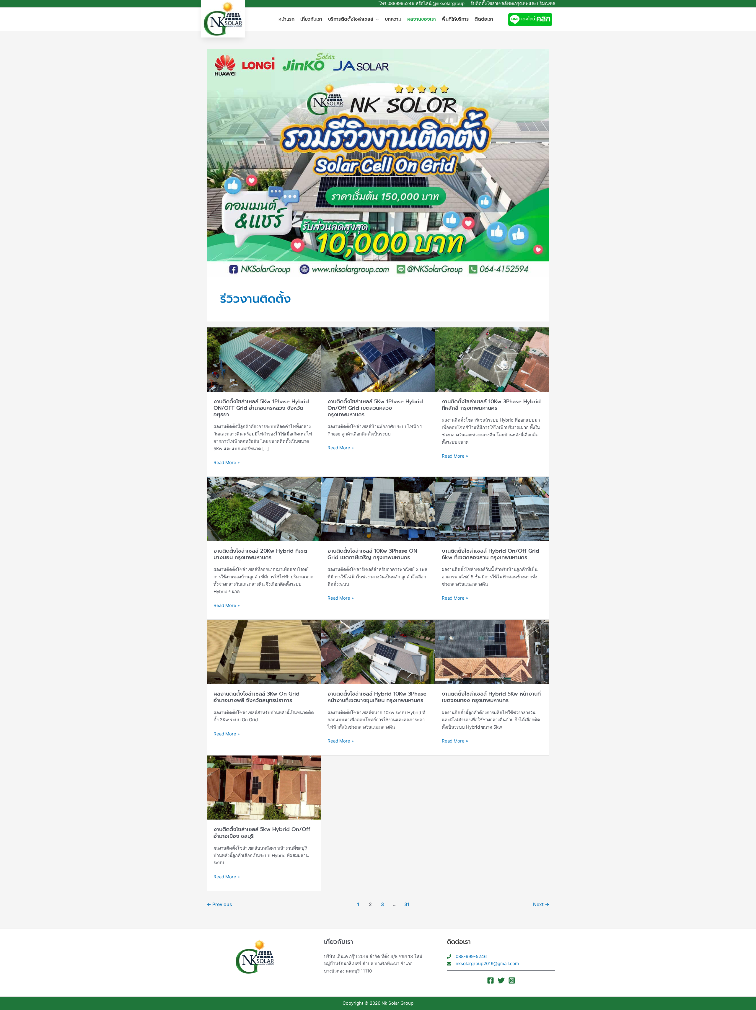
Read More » (227, 462)
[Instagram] (511, 980)
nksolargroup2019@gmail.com (487, 963)
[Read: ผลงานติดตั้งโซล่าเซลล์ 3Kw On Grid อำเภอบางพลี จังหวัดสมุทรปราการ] (264, 651)
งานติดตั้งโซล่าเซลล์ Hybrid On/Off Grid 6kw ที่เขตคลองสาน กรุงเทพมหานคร (490, 554)
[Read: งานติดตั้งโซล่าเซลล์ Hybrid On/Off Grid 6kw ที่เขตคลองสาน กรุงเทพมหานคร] (492, 508)
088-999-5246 (471, 956)
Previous (219, 904)
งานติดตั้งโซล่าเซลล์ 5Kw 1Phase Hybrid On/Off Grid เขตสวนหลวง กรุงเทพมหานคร (375, 408)
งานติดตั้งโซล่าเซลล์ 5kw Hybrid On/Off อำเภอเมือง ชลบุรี (262, 832)
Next (541, 904)
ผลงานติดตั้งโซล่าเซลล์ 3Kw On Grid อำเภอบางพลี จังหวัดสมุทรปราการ (256, 697)
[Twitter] (501, 980)
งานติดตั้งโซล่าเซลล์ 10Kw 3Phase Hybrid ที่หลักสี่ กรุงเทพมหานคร (491, 404)
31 (407, 904)
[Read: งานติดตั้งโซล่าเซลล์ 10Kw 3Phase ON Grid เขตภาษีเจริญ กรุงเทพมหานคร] (378, 508)
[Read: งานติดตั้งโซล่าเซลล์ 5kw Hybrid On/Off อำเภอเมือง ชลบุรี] (264, 787)
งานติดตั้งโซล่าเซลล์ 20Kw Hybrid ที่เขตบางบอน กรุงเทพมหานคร (260, 554)
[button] (376, 19)
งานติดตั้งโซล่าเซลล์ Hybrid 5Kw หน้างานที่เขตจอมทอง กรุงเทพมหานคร (491, 697)
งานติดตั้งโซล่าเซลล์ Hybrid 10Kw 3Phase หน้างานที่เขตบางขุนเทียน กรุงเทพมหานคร (377, 697)
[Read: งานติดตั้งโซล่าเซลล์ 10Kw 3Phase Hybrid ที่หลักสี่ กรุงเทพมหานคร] (492, 359)
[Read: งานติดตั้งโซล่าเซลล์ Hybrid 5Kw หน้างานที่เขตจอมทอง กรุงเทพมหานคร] (492, 651)
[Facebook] (490, 980)
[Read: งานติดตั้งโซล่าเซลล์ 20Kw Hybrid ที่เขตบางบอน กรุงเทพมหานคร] (264, 508)
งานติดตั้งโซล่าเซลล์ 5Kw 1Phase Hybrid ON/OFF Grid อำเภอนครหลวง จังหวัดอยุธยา (261, 408)
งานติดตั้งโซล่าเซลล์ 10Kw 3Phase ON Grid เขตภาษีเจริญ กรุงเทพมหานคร (372, 554)
